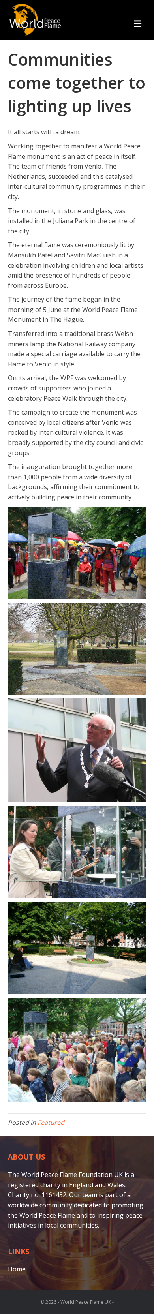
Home (17, 1269)
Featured (51, 1122)
